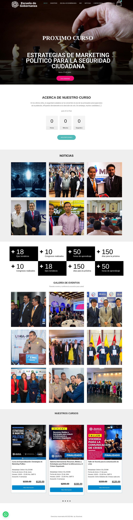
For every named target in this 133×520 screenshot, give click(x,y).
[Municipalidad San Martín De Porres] (104, 385)
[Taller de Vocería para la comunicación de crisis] (104, 442)
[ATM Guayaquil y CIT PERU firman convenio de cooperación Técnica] (66, 217)
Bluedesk (79, 516)
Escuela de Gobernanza (68, 3)
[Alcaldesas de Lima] (28, 385)
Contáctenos (98, 3)
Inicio (45, 3)
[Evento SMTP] (28, 309)
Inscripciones (66, 137)
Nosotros (53, 3)
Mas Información (28, 487)
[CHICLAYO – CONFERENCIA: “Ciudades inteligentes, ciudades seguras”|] (104, 217)
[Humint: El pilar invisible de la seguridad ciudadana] (28, 179)
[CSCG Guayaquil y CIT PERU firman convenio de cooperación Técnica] (28, 217)
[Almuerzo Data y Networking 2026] (66, 309)
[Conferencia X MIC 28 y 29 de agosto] (28, 347)
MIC (80, 3)
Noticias (88, 3)
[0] (119, 3)
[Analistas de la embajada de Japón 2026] (104, 309)
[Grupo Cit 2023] (66, 347)
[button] (6, 514)
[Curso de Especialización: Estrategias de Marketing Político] (28, 442)
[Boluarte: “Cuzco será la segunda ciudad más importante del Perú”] (104, 179)
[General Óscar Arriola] (66, 385)
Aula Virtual (110, 3)
